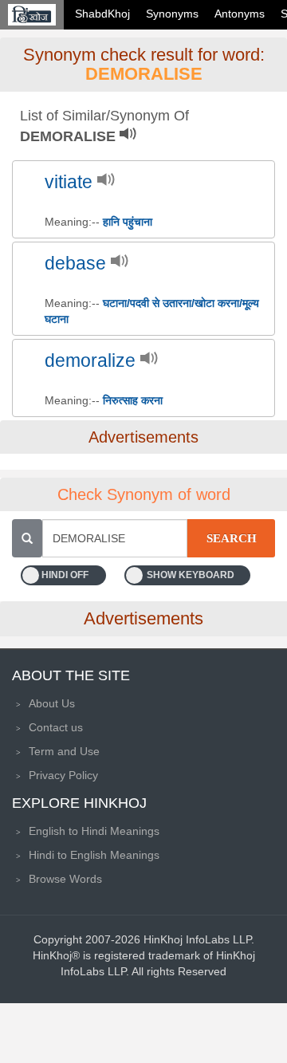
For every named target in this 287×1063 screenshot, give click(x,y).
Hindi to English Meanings (94, 854)
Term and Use (64, 751)
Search (231, 538)
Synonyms (172, 13)
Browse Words (65, 878)
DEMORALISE (143, 74)
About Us (52, 703)
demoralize (90, 361)
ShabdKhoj (102, 13)
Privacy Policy (63, 775)
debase (75, 263)
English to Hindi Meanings (94, 831)
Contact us (56, 727)
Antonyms (239, 13)
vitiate (68, 182)
